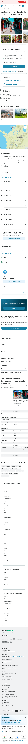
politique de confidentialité (13, 71)
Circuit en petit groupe (16, 466)
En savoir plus (22, 292)
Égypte (5, 501)
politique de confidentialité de (19, 740)
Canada (5, 558)
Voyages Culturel (7, 610)
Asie (5, 488)
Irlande (5, 541)
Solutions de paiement (7, 674)
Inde (5, 512)
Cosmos (5, 574)
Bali (4, 508)
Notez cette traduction (6, 177)
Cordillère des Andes (13, 473)
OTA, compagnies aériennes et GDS (9, 696)
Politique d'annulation (6, 661)
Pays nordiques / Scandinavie (10, 545)
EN (4, 710)
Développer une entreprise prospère (9, 673)
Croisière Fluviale (7, 606)
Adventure (6, 596)
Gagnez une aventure (13, 656)
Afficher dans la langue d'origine (19, 175)
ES (12, 710)
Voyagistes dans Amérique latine (8, 471)
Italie (5, 543)
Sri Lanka (6, 519)
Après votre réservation (7, 659)
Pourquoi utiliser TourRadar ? (8, 658)
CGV (13, 740)
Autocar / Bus (6, 613)
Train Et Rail (6, 615)
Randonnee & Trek (8, 601)
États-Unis (6, 562)
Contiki (5, 572)
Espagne (6, 553)
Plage (5, 618)
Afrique (5, 486)
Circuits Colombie (20, 471)
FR (16, 710)
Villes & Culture (5, 473)
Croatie (5, 527)
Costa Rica (6, 560)
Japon (5, 515)
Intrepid (5, 579)
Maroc (5, 503)
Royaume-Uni (7, 531)
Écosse (5, 550)
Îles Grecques (7, 536)
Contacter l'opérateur (11, 84)
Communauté (5, 662)
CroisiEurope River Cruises (9, 586)
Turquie (5, 555)
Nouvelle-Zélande (7, 517)
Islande (5, 538)
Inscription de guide (6, 685)
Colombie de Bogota (6, 466)
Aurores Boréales (7, 603)
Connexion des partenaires (7, 697)
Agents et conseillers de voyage (8, 691)
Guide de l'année (5, 683)
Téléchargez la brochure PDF (13, 80)
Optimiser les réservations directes (9, 677)
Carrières (8, 651)
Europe (5, 493)
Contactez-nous (5, 702)
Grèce (5, 534)
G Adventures (7, 577)
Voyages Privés (7, 623)
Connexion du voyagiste (7, 679)
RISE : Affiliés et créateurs (7, 693)
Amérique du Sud (7, 498)
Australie (5, 491)
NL (20, 710)
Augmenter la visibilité (6, 676)
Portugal (5, 548)
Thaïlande (6, 522)
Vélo (5, 598)
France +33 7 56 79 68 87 (7, 705)
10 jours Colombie (5, 468)
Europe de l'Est (7, 529)
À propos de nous (6, 650)
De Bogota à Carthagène (16, 468)
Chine (5, 510)
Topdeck (5, 582)
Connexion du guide (6, 687)
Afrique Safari (7, 608)
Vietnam (5, 524)
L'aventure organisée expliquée (8, 667)
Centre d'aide (5, 703)
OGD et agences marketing (8, 694)
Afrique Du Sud (7, 505)
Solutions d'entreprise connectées (9, 668)
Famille (5, 620)
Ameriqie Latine (7, 496)
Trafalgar (6, 584)
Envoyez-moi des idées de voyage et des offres (13, 732)
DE (8, 710)
